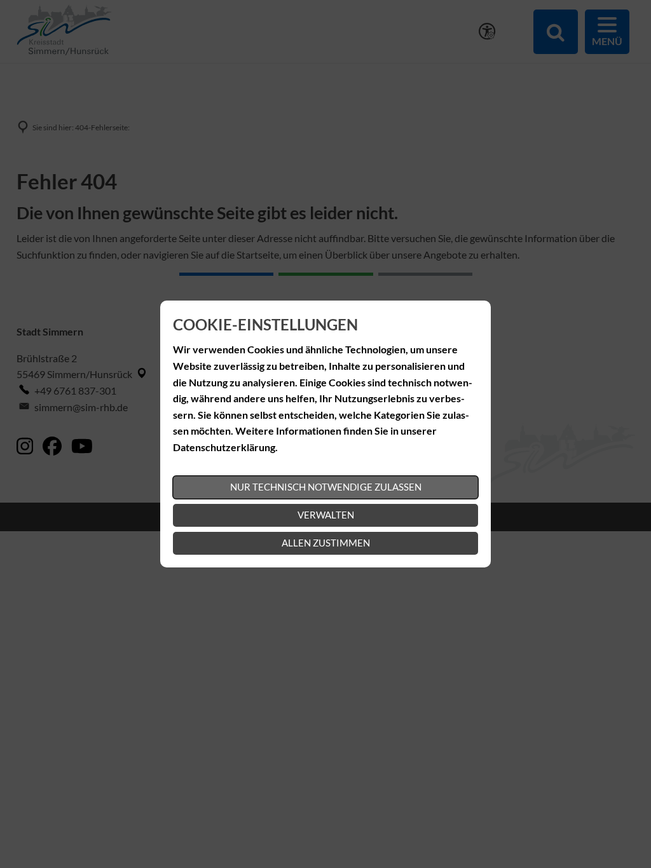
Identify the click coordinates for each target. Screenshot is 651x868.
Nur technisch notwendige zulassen (325, 486)
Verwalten (326, 514)
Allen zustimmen (326, 542)
